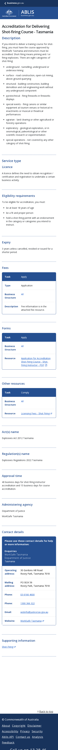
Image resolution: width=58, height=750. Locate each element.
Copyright (19, 725)
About (6, 725)
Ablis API (8, 737)
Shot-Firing (9, 646)
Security (37, 731)
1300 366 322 (27, 603)
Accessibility (10, 731)
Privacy (25, 731)
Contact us (23, 737)
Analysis (37, 737)
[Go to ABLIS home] (18, 13)
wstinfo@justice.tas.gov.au (34, 612)
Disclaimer (34, 725)
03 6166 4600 (27, 594)
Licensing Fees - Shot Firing (36, 413)
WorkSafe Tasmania (32, 620)
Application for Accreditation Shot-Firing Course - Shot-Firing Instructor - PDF (36, 362)
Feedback (8, 742)
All (22, 294)
